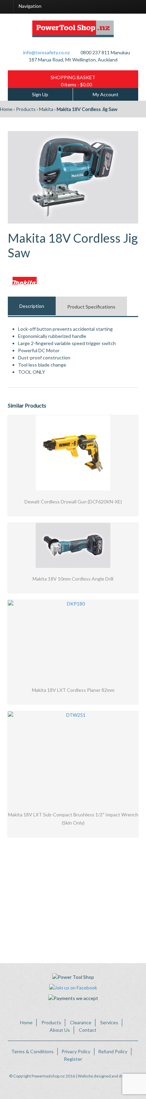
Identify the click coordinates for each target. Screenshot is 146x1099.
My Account (105, 94)
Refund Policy (112, 1051)
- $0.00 (76, 84)
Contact (87, 1030)
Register (73, 1059)
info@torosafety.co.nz (46, 52)
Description (31, 306)
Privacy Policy (75, 1051)
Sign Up (40, 94)
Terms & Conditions (32, 1051)
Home (6, 109)
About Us (60, 1030)
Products (26, 109)
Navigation (30, 6)
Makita (46, 109)
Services (109, 1022)
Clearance (80, 1022)
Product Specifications (91, 307)
